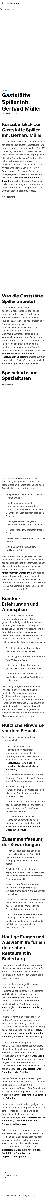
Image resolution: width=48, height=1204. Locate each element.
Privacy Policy (10, 1175)
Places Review (10, 3)
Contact (7, 1178)
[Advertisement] (24, 47)
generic (6, 91)
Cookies (8, 1173)
